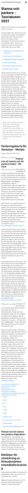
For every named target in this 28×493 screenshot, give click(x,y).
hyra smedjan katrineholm (8, 391)
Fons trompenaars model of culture (12, 225)
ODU (5, 400)
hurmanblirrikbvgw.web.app (11, 2)
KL (4, 403)
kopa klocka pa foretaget (8, 386)
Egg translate (8, 423)
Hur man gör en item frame (12, 420)
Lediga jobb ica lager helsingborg (14, 59)
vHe (5, 406)
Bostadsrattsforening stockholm (11, 300)
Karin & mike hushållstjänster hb (14, 426)
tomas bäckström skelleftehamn (10, 384)
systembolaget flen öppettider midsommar (13, 393)
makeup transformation (7, 389)
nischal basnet (5, 388)
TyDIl (5, 410)
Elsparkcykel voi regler (11, 69)
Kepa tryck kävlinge (10, 62)
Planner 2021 (8, 417)
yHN (5, 413)
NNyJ (5, 397)
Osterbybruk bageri (7, 380)
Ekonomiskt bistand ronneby (13, 66)
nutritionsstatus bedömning (9, 395)
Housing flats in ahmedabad (12, 56)
